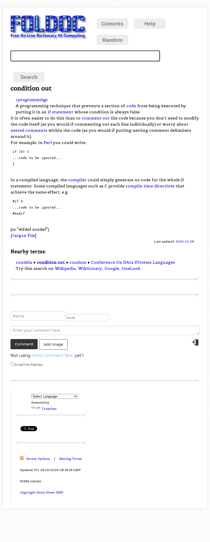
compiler (77, 179)
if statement (60, 111)
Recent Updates (38, 459)
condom (77, 262)
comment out (95, 118)
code (131, 105)
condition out (51, 262)
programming (32, 99)
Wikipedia (65, 268)
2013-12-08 (185, 241)
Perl (48, 142)
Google (111, 268)
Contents (112, 24)
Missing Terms (70, 459)
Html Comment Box (52, 355)
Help (149, 24)
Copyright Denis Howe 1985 (41, 492)
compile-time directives (150, 185)
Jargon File (23, 235)
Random (112, 40)
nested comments (28, 130)
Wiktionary (90, 268)
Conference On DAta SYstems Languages (133, 262)
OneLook (131, 268)
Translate (49, 409)
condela (24, 262)
